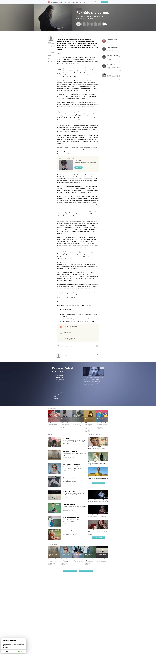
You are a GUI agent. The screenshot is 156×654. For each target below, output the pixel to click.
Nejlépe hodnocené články (70, 570)
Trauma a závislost (59, 385)
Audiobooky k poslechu (94, 434)
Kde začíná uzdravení (60, 381)
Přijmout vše (19, 651)
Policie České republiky (68, 319)
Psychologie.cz (53, 2)
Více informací (5, 647)
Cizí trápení (67, 438)
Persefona (64, 314)
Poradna (72, 2)
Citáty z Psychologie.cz (86, 570)
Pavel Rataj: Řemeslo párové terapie (98, 500)
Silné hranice (58, 396)
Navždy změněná (59, 375)
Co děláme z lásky (111, 74)
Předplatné (104, 2)
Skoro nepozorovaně (112, 39)
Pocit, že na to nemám (71, 518)
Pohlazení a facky (77, 554)
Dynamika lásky (52, 418)
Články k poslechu (106, 35)
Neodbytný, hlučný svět (112, 55)
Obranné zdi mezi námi (112, 47)
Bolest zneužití (65, 35)
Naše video (91, 487)
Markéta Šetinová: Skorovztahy (96, 530)
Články (61, 2)
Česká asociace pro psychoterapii (85, 321)
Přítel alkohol (58, 383)
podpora (49, 55)
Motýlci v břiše (68, 531)
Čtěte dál (50, 434)
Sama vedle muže (69, 504)
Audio (65, 2)
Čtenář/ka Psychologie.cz (51, 43)
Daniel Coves (40, 29)
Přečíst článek (78, 167)
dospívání (50, 61)
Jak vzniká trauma (59, 377)
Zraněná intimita (59, 390)
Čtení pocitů (78, 160)
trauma (49, 51)
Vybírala (59, 221)
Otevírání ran (58, 389)
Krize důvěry (76, 418)
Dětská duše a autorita (60, 398)
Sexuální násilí (58, 392)
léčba (49, 58)
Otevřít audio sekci (98, 483)
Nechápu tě (100, 418)
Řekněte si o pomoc (59, 379)
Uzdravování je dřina (60, 387)
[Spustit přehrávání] (78, 24)
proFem (90, 312)
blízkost (49, 59)
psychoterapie (51, 52)
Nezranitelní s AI (111, 64)
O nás (84, 2)
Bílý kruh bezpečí (66, 309)
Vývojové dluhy (92, 462)
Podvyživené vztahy (90, 418)
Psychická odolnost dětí (94, 446)
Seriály (77, 2)
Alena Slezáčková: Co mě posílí (96, 515)
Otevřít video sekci (98, 537)
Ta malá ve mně (58, 394)
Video (69, 2)
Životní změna (92, 477)
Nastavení (8, 651)
